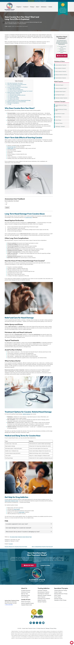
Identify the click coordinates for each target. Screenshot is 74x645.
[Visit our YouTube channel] (43, 623)
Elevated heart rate (11, 146)
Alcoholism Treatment (42, 590)
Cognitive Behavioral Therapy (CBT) (61, 106)
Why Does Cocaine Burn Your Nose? (15, 83)
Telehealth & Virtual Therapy (60, 600)
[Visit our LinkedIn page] (40, 623)
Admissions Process (25, 592)
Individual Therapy (58, 123)
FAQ (9, 104)
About (37, 6)
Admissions (43, 6)
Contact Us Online (45, 565)
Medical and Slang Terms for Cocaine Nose (16, 101)
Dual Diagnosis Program (59, 94)
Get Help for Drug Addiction (13, 103)
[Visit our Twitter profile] (37, 623)
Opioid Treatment (41, 597)
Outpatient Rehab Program (60, 91)
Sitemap (47, 628)
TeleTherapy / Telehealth (60, 126)
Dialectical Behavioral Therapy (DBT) (61, 110)
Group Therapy (58, 120)
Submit (7, 207)
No (6, 204)
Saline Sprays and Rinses (14, 93)
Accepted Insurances (25, 590)
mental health (21, 512)
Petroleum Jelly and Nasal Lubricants (16, 95)
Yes (6, 202)
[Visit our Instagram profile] (34, 623)
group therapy (17, 509)
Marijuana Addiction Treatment (61, 74)
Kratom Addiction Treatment (60, 71)
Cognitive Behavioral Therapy (60, 590)
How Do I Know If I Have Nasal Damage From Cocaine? (20, 91)
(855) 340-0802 (62, 55)
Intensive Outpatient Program (61, 88)
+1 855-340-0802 (9, 604)
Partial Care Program (59, 85)
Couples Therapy (58, 592)
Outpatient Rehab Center (26, 604)
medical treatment (26, 414)
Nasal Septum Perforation (14, 88)
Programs (19, 6)
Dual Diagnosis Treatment (43, 593)
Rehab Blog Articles (25, 595)
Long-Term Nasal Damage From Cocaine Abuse (17, 87)
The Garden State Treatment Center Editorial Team (21, 536)
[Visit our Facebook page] (30, 623)
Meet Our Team (24, 593)
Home (6, 26)
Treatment (25, 6)
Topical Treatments (13, 96)
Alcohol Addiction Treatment (60, 65)
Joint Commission (63, 12)
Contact (50, 6)
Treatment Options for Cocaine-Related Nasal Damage (18, 100)
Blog (9, 26)
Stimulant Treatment (42, 601)
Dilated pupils (10, 148)
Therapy (32, 6)
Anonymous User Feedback (14, 85)
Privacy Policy (53, 628)
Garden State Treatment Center (11, 500)
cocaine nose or (28, 217)
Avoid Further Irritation (13, 97)
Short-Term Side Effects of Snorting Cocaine (16, 84)
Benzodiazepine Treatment (43, 592)
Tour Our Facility (24, 597)
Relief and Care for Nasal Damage (14, 92)
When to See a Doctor (13, 99)
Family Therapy (58, 116)
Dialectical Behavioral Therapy (60, 593)
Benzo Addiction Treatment (60, 68)
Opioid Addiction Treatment (60, 77)
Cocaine (11, 543)
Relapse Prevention (42, 600)
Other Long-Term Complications (15, 89)
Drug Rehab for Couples (59, 113)
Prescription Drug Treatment (44, 598)
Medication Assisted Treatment (61, 97)
